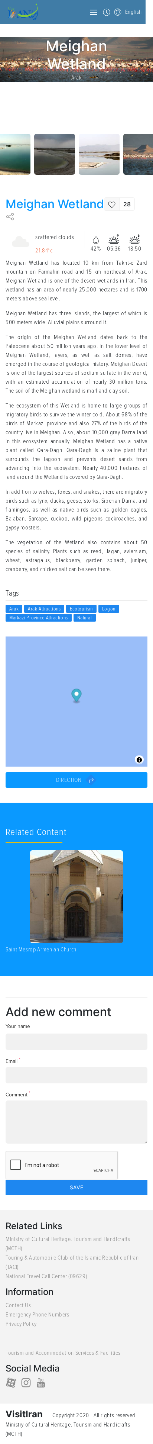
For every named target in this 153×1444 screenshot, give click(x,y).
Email (13, 1060)
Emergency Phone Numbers (37, 1314)
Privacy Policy (21, 1324)
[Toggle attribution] (139, 759)
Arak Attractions (44, 609)
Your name (18, 1026)
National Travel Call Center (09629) (46, 1276)
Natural (84, 618)
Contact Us (18, 1305)
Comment (18, 1094)
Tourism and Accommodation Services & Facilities (63, 1353)
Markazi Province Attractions (38, 618)
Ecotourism (81, 609)
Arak (76, 77)
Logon (108, 609)
